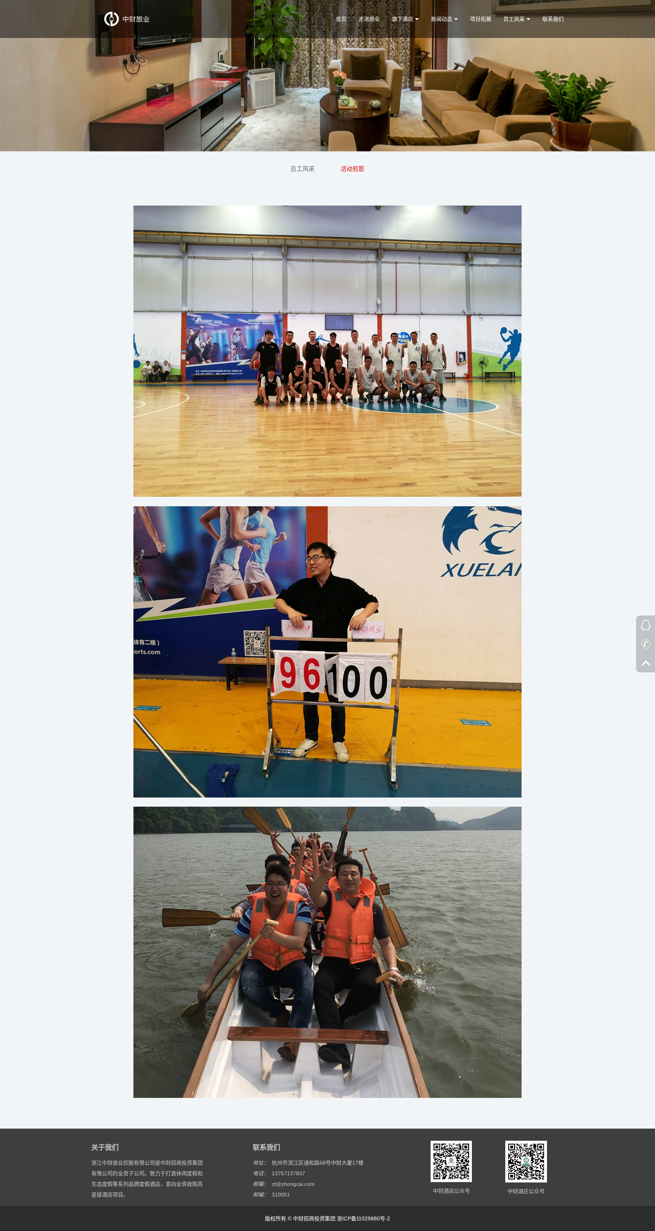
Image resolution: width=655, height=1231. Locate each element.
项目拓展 (480, 19)
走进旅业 (369, 19)
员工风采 (302, 169)
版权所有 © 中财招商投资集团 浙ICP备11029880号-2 (327, 1218)
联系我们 (553, 19)
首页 (341, 19)
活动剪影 (352, 169)
